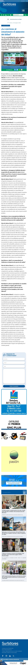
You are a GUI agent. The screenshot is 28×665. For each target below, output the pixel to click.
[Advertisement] (14, 596)
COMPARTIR (10, 69)
